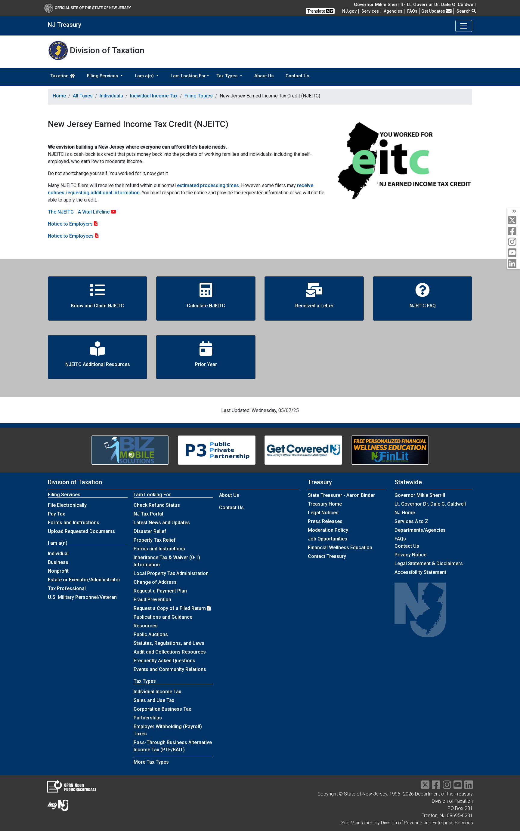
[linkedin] (513, 264)
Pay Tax (56, 514)
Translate (316, 11)
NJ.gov (349, 11)
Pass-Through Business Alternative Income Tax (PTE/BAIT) (173, 746)
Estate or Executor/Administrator (84, 580)
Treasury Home (325, 504)
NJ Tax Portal (148, 514)
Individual (58, 553)
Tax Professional (67, 588)
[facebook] (513, 231)
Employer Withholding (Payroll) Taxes (168, 730)
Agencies (393, 11)
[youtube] (513, 253)
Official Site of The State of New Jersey (93, 8)
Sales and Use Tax (154, 700)
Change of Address (155, 582)
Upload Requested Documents (81, 531)
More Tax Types (151, 762)
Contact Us (297, 75)
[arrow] (513, 211)
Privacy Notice (410, 555)
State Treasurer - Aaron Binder (341, 495)
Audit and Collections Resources (170, 652)
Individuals (111, 96)
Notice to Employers (70, 224)
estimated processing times (208, 185)
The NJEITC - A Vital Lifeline (79, 212)
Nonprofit (58, 571)
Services (370, 11)
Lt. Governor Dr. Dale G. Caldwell (430, 504)
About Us (264, 75)
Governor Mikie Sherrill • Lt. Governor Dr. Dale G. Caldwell (415, 4)
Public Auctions (151, 634)
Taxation (60, 75)
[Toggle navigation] (463, 26)
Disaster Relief (150, 531)
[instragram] (447, 786)
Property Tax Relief (155, 540)
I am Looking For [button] (188, 75)
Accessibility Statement (420, 572)
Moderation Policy (328, 530)
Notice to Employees (71, 236)
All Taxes (83, 96)
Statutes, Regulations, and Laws (169, 643)
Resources (146, 626)
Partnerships (148, 718)
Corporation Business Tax (162, 709)
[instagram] (513, 242)
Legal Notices (323, 513)
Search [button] (464, 11)
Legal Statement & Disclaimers (429, 563)
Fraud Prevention (152, 599)
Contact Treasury (327, 556)
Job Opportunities (327, 539)
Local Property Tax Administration (171, 573)
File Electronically (67, 505)
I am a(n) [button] (145, 75)
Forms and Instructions (73, 522)
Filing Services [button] (103, 75)
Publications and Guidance (163, 617)
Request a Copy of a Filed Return (170, 608)
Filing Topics (198, 96)
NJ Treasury (64, 24)
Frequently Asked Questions (164, 660)
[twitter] (513, 220)
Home (59, 96)
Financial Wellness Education (340, 547)
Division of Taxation (75, 482)
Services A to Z (411, 521)
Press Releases (325, 521)
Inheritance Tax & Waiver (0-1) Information (167, 561)
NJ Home (405, 513)
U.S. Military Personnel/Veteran (82, 597)
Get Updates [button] (433, 11)
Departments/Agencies (420, 530)
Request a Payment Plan (160, 591)
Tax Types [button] (227, 75)
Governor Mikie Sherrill (420, 495)
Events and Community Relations (170, 669)
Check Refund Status (157, 505)
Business (58, 562)
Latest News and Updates (162, 522)
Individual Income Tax (154, 96)
